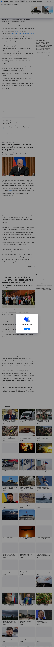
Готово (27, 329)
